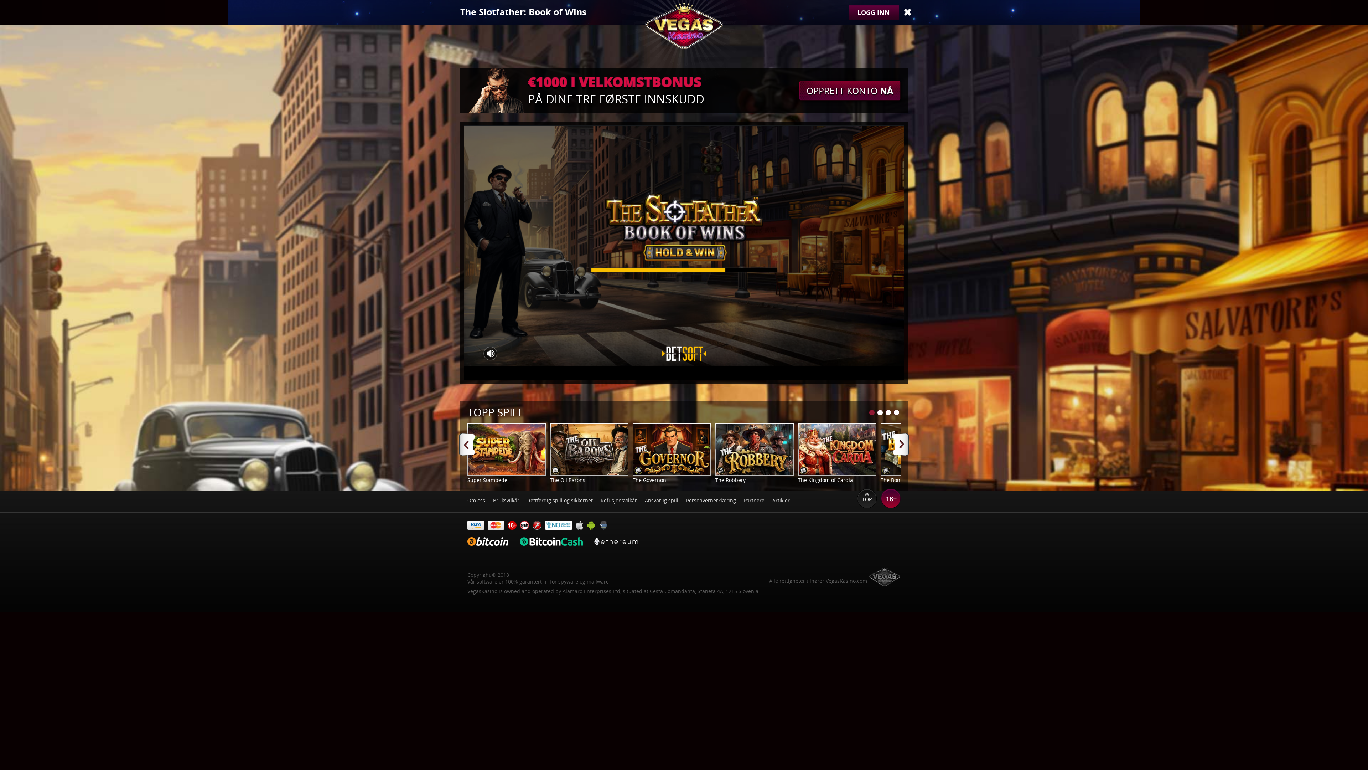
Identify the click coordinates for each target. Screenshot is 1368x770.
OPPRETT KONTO (850, 90)
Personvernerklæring (711, 500)
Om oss (476, 500)
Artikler (781, 500)
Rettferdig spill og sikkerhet (560, 500)
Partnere (754, 500)
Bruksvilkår (506, 500)
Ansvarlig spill (661, 500)
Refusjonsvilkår (619, 500)
